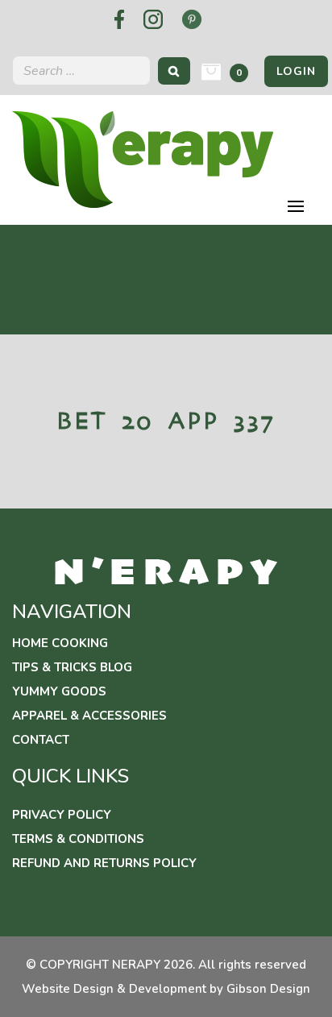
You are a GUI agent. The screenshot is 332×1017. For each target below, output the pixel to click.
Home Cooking (60, 643)
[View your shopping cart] (211, 72)
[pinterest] (191, 19)
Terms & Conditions (78, 839)
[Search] (174, 70)
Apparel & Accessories (89, 716)
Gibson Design (268, 989)
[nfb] (119, 19)
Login (296, 71)
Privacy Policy (61, 815)
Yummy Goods (59, 691)
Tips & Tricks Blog (72, 667)
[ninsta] (153, 19)
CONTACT (40, 740)
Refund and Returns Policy (104, 863)
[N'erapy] (142, 158)
